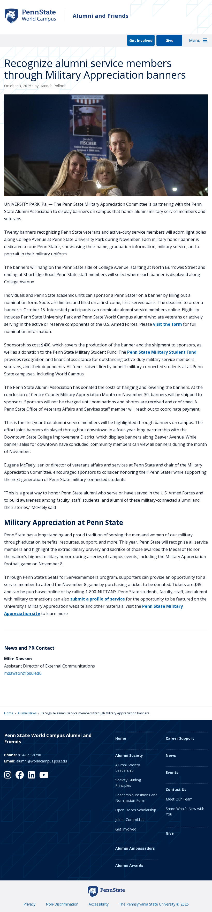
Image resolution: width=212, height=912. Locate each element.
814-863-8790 (29, 754)
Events (172, 772)
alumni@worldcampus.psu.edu (41, 761)
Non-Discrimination (62, 904)
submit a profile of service (97, 599)
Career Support (180, 738)
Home (8, 713)
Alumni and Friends (100, 15)
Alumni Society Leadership (127, 767)
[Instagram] (7, 775)
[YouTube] (44, 775)
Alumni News (27, 713)
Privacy (29, 904)
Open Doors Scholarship (135, 809)
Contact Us (176, 789)
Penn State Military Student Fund (161, 352)
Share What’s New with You (185, 811)
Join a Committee (130, 819)
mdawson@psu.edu (23, 673)
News (171, 755)
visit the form (167, 324)
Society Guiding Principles (128, 782)
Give (169, 40)
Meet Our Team (179, 799)
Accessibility (99, 904)
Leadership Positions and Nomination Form (136, 797)
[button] (194, 40)
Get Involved (141, 40)
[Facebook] (20, 775)
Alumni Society (129, 755)
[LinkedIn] (31, 775)
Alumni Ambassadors (135, 848)
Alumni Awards (129, 865)
